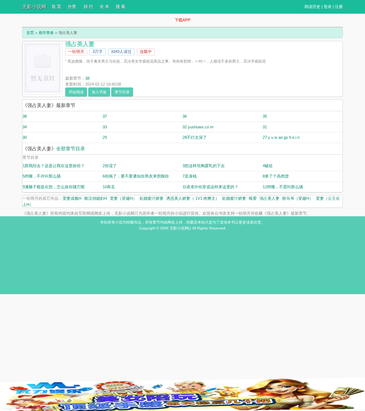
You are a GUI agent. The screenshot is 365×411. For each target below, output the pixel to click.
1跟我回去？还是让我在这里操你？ (53, 165)
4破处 (268, 165)
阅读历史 (312, 6)
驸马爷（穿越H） (297, 198)
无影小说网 (34, 6)
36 (185, 116)
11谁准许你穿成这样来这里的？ (210, 187)
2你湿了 (110, 165)
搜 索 (120, 6)
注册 (339, 6)
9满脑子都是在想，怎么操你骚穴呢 (53, 187)
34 (24, 127)
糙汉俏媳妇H (95, 198)
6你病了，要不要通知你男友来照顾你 (136, 176)
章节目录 (122, 92)
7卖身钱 (190, 176)
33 (105, 127)
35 (265, 116)
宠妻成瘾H (72, 198)
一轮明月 (76, 51)
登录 (328, 6)
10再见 (109, 187)
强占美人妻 (269, 198)
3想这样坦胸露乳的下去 (204, 165)
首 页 (56, 6)
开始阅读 (76, 92)
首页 (30, 32)
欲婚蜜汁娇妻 (151, 198)
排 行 (88, 6)
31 (265, 127)
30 (24, 137)
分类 (72, 6)
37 (105, 116)
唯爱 (253, 198)
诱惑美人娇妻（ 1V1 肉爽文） (192, 198)
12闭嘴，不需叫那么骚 (283, 187)
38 (87, 78)
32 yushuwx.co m (198, 127)
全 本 (104, 6)
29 (105, 137)
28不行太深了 (195, 137)
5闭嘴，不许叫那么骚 (41, 176)
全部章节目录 (70, 148)
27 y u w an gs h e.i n (281, 137)
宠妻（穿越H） (123, 198)
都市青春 (46, 32)
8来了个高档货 (276, 176)
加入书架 (99, 92)
